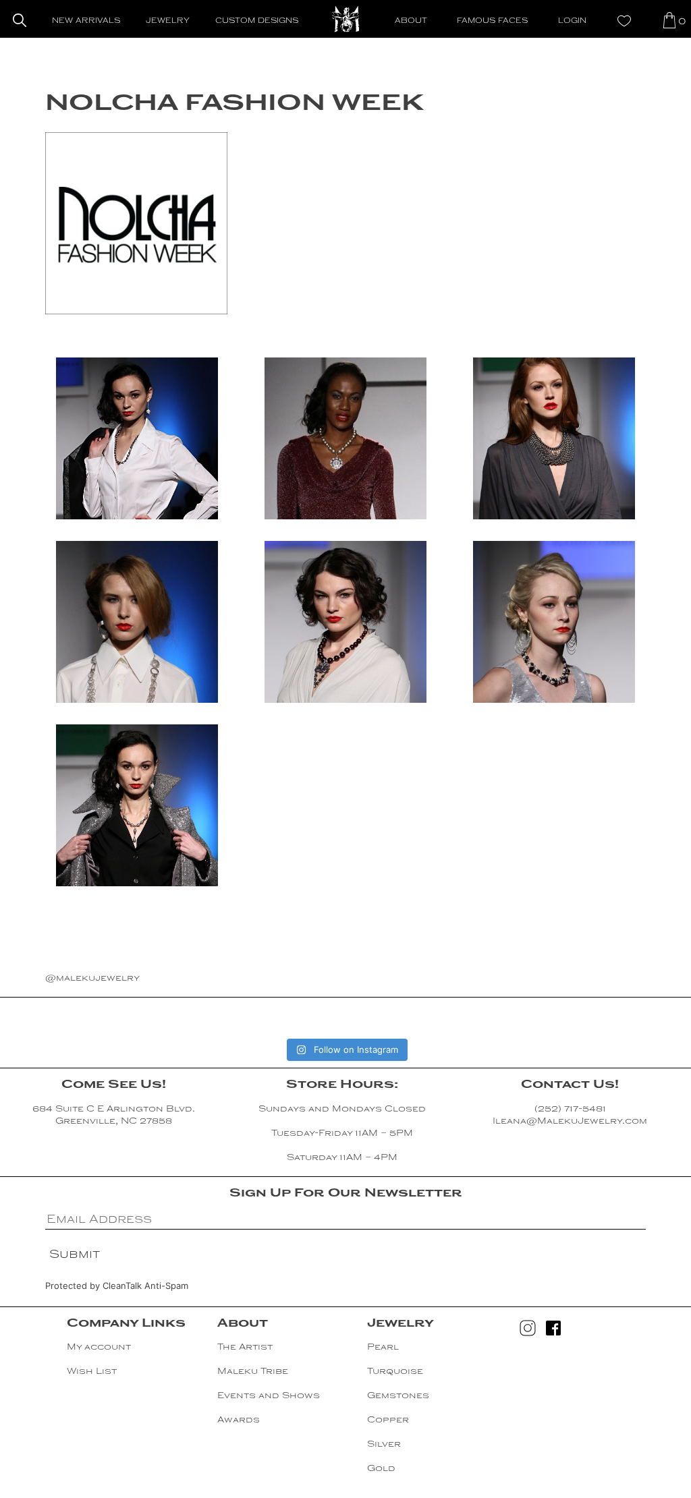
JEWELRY (168, 21)
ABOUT (411, 21)
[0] (669, 19)
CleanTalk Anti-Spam (145, 1285)
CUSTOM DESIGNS (256, 21)
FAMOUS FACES (492, 21)
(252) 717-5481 (570, 1109)
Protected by (116, 1285)
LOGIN (572, 21)
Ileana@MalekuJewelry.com (570, 1122)
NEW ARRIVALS (86, 21)
